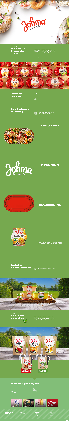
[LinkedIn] (51, 417)
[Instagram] (50, 417)
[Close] (68, 420)
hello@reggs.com (51, 415)
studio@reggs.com (52, 413)
